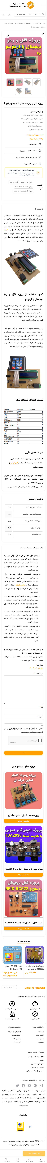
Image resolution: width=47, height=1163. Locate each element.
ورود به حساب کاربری (9, 14)
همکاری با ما (17, 1039)
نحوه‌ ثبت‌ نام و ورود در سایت (36, 1058)
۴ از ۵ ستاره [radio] (33, 668)
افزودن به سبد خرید (34, 1153)
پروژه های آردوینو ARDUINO (23, 23)
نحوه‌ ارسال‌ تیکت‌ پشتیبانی (35, 1071)
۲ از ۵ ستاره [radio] (39, 668)
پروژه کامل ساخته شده (23, 186)
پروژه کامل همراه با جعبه (23, 191)
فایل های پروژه (26, 182)
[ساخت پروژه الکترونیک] (21, 5)
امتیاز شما (39, 665)
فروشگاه (41, 1031)
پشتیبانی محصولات (14, 1031)
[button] (8, 36)
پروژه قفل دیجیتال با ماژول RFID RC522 (23, 923)
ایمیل (40, 716)
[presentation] (4, 960)
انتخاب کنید (39, 187)
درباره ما (41, 1042)
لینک (6, 229)
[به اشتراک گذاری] (43, 33)
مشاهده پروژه (23, 821)
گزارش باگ (17, 1042)
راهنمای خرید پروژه (36, 139)
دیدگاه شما (38, 673)
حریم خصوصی (16, 1035)
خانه (44, 23)
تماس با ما (40, 1039)
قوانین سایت (39, 1035)
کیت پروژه (14, 182)
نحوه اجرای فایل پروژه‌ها (35, 135)
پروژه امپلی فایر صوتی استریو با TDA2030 (23, 869)
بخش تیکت (20, 585)
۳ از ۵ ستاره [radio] (36, 668)
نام (41, 707)
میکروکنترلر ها (37, 23)
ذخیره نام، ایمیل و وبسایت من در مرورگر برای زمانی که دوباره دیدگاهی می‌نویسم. (23, 730)
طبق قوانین (14, 462)
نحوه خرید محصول (37, 1064)
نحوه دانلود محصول (37, 1067)
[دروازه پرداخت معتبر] (20, 1126)
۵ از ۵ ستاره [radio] (30, 668)
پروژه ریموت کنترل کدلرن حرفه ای (23, 815)
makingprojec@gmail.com (27, 996)
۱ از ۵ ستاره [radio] (42, 668)
